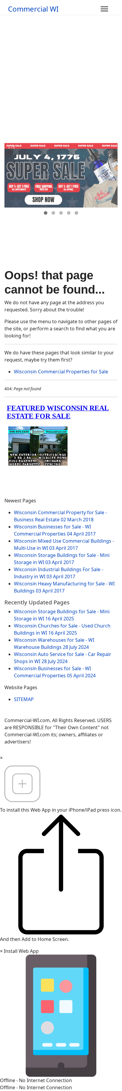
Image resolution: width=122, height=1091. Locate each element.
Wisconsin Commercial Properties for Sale (61, 371)
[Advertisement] (61, 79)
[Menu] (104, 9)
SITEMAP (24, 699)
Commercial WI (33, 8)
